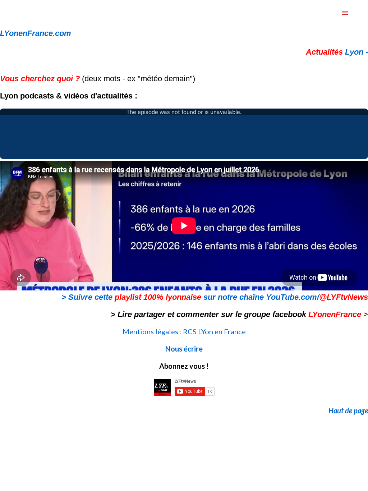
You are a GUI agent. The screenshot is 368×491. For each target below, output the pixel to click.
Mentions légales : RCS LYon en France (184, 331)
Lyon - (337, 51)
